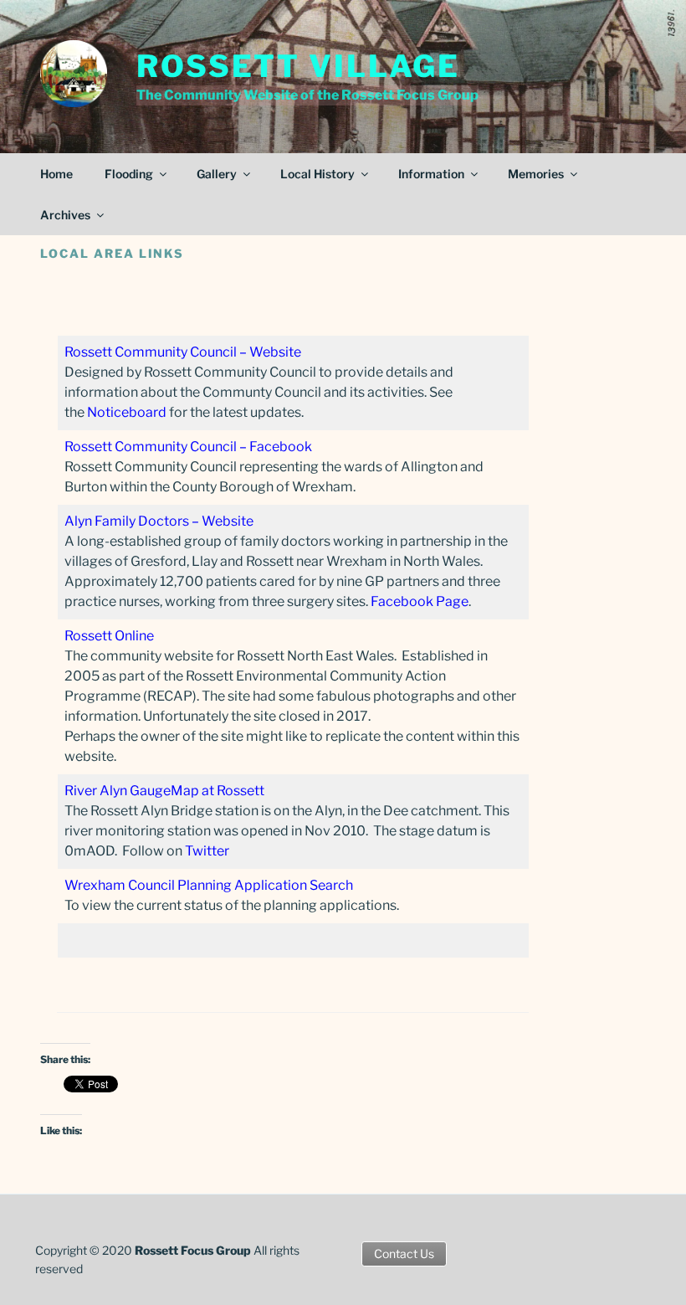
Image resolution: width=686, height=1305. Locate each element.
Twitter (207, 851)
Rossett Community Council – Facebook (188, 447)
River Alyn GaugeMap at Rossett (164, 791)
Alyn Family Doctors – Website (158, 521)
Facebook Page (419, 601)
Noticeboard (126, 412)
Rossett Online (109, 636)
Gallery (217, 174)
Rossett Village (298, 66)
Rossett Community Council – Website (182, 352)
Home (56, 174)
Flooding (129, 174)
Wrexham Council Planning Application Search (208, 885)
